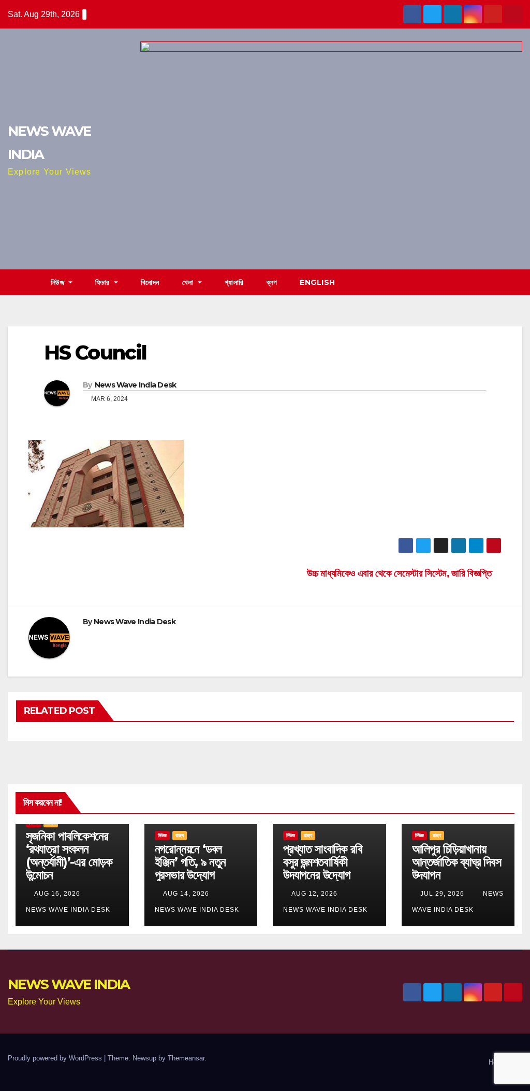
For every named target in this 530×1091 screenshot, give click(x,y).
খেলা (189, 282)
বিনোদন (150, 282)
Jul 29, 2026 (442, 893)
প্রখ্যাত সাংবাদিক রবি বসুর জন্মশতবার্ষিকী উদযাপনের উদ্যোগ (322, 861)
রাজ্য (179, 835)
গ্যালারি (234, 282)
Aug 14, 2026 (186, 893)
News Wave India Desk (135, 385)
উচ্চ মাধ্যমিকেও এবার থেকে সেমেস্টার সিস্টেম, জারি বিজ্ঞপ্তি (400, 573)
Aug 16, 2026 (57, 893)
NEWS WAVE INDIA (69, 984)
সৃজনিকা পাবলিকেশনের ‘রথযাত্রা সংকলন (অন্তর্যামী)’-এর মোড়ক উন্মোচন (69, 855)
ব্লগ (272, 282)
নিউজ (59, 282)
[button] (515, 282)
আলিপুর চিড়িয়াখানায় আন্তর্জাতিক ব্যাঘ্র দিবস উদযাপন (456, 861)
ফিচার (103, 282)
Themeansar (186, 1058)
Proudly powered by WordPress (56, 1058)
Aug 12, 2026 (314, 893)
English (317, 282)
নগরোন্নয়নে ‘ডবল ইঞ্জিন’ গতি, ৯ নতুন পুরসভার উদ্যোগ (190, 861)
